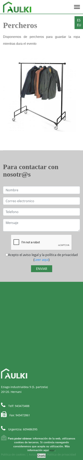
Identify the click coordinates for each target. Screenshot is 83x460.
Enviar (41, 268)
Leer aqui (41, 259)
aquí (52, 450)
